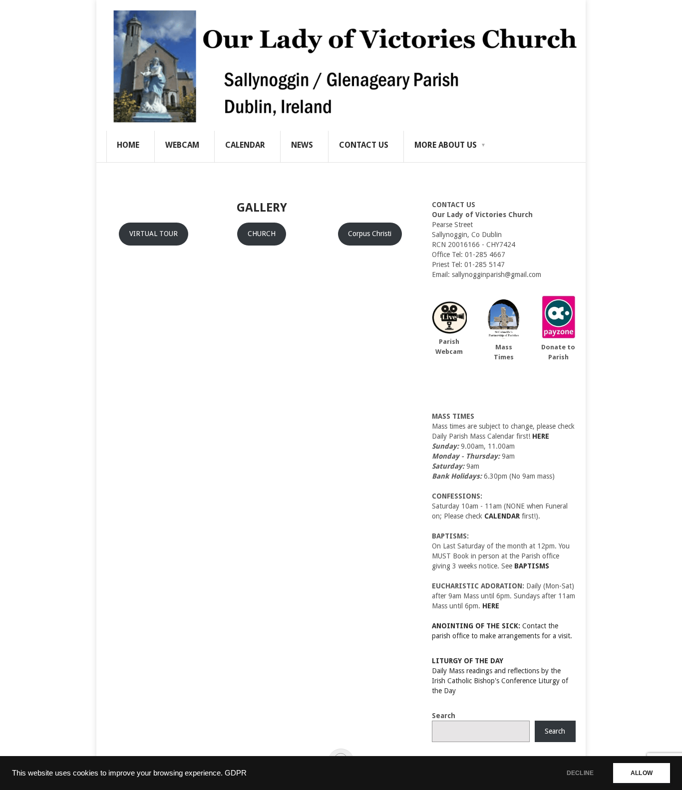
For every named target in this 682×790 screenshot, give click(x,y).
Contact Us (363, 145)
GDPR (236, 773)
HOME (128, 145)
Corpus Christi (369, 234)
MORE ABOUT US (445, 145)
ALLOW (642, 773)
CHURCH (262, 234)
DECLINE (580, 773)
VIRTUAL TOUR (153, 234)
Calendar (245, 145)
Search (443, 716)
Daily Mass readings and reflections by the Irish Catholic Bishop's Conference (496, 671)
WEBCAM (182, 145)
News (302, 145)
